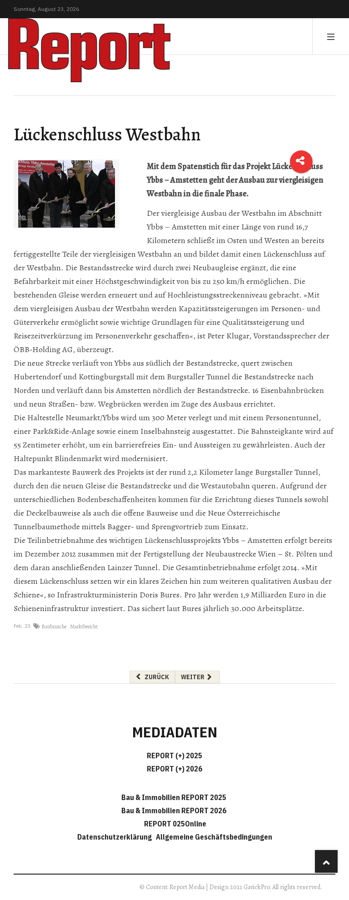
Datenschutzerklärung (116, 836)
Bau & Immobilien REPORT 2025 (173, 797)
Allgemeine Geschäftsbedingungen (214, 836)
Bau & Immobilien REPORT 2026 (173, 810)
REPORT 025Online (174, 823)
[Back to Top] (326, 861)
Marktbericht (84, 626)
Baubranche (53, 626)
